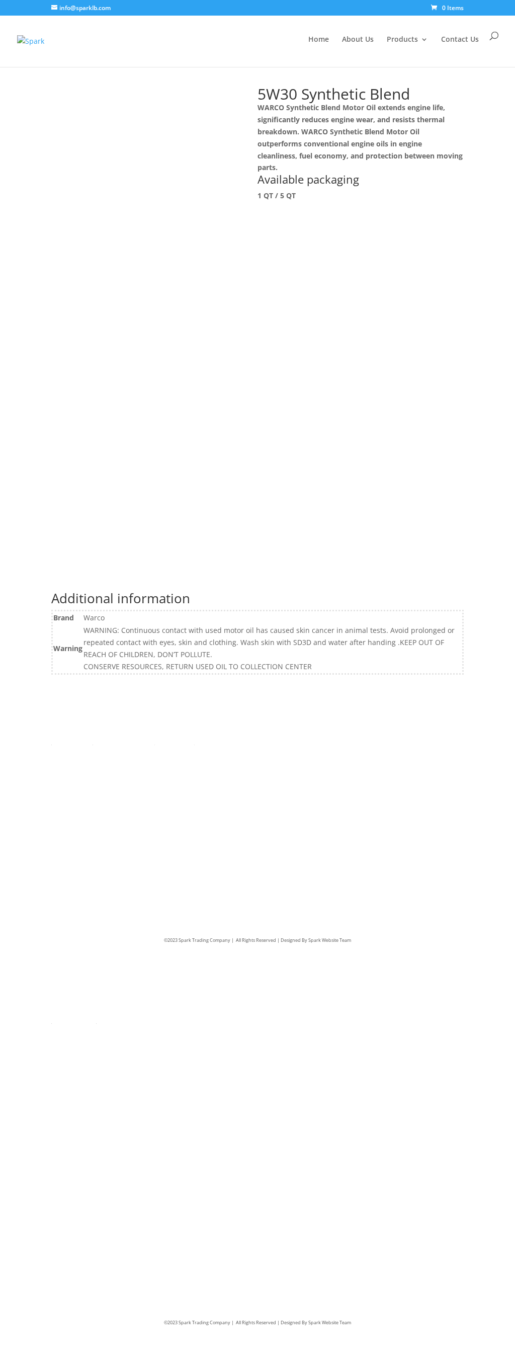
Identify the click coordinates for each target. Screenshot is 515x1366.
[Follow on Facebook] (369, 758)
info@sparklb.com (308, 802)
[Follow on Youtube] (449, 758)
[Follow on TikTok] (429, 758)
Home (318, 40)
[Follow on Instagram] (409, 758)
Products (402, 40)
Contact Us (460, 40)
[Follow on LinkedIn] (389, 758)
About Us (358, 40)
